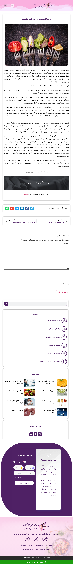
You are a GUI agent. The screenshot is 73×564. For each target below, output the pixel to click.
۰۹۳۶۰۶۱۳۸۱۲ (24, 194)
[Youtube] (31, 434)
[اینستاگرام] (36, 539)
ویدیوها (23, 545)
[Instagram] (40, 434)
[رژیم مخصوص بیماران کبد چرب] (64, 353)
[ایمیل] (28, 539)
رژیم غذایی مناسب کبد (16, 410)
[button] (12, 5)
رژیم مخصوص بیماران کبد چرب (53, 353)
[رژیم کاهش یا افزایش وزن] (64, 320)
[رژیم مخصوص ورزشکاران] (64, 345)
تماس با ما (49, 545)
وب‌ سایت (66, 283)
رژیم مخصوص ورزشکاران (55, 345)
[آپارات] (45, 539)
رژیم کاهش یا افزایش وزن (54, 320)
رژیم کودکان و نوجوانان (55, 329)
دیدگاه (66, 244)
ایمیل (67, 276)
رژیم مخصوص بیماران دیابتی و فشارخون (50, 362)
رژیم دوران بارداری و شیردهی (53, 337)
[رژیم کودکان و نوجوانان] (64, 329)
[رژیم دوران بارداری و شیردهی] (64, 337)
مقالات (30, 545)
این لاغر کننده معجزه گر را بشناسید (46, 391)
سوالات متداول (39, 545)
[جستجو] (6, 304)
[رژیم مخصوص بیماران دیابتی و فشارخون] (64, 361)
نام (68, 268)
